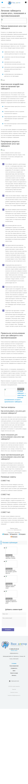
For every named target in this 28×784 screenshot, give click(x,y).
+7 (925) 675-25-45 (14, 649)
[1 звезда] (7, 530)
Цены (14, 670)
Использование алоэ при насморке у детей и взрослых (11, 572)
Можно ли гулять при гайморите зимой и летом (11, 587)
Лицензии (14, 689)
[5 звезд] (12, 530)
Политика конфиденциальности (14, 695)
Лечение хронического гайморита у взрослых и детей (11, 602)
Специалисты (14, 668)
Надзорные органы (14, 692)
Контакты (14, 675)
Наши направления (14, 665)
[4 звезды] (11, 530)
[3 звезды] (10, 530)
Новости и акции (14, 673)
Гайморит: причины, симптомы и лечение (10, 557)
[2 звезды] (8, 530)
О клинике (14, 663)
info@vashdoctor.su (14, 653)
